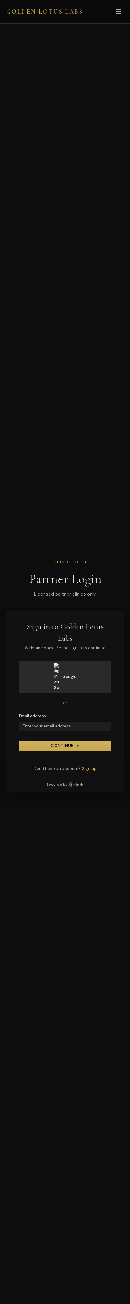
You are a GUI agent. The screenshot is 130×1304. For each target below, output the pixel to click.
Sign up (89, 768)
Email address (32, 716)
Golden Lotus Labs (44, 11)
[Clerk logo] (76, 784)
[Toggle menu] (119, 12)
